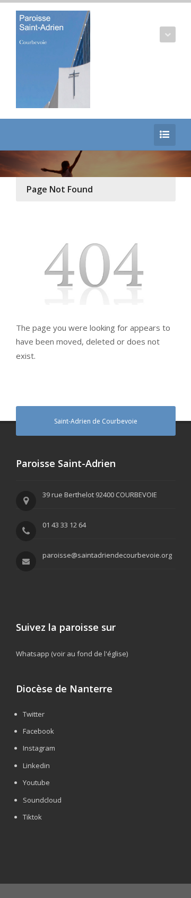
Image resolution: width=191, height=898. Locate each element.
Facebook (38, 731)
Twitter (34, 714)
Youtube (36, 782)
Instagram (39, 748)
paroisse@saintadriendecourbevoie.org (107, 555)
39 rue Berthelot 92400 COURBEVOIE (99, 494)
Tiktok (32, 817)
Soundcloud (42, 800)
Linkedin (36, 765)
